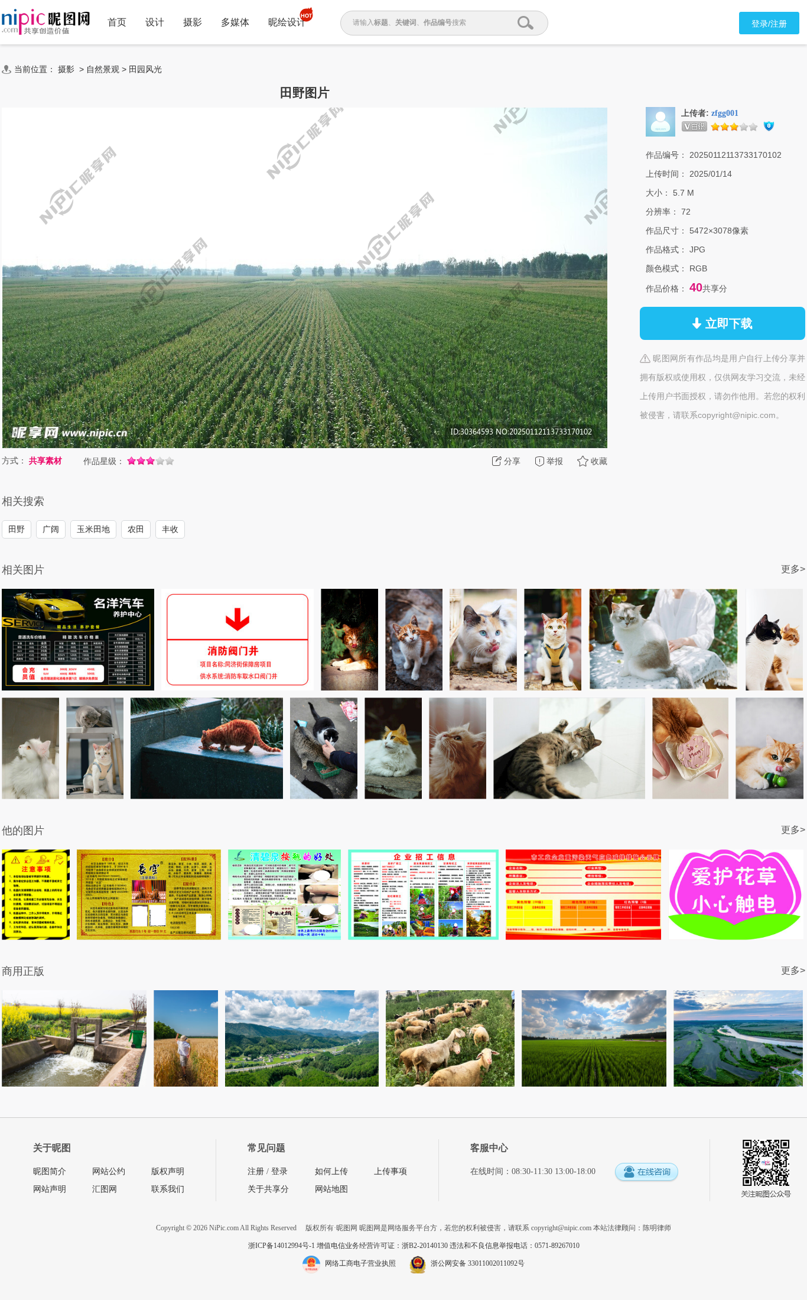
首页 (117, 22)
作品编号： (666, 155)
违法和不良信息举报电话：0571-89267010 (515, 1245)
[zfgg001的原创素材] (660, 121)
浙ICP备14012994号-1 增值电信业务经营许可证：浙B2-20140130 (349, 1245)
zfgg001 (724, 113)
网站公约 (108, 1171)
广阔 (51, 529)
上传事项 (390, 1171)
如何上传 (331, 1171)
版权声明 (167, 1171)
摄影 (192, 22)
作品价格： (666, 288)
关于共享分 (268, 1189)
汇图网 (104, 1189)
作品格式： (666, 249)
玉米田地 (93, 529)
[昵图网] (46, 22)
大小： (658, 192)
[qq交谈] (646, 1172)
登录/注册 (769, 23)
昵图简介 (49, 1171)
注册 (256, 1171)
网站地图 (331, 1189)
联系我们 (167, 1189)
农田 (136, 529)
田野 (16, 529)
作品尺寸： (666, 230)
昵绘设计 (287, 22)
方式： (14, 460)
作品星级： (104, 461)
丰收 (170, 529)
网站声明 (49, 1189)
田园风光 (145, 69)
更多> (793, 569)
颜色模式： (666, 268)
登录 (279, 1171)
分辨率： (662, 211)
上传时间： (666, 174)
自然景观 (102, 69)
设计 (154, 22)
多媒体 (235, 22)
